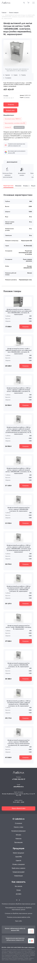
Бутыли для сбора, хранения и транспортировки (7, 175)
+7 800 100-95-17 (18, 779)
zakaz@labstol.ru (18, 786)
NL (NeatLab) (27, 97)
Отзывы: (5, 95)
